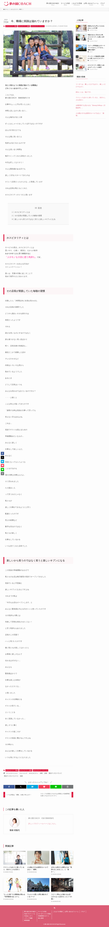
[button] (9, 787)
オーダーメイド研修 (44, 914)
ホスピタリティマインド (37, 26)
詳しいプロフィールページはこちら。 (42, 824)
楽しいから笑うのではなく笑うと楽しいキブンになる (35, 219)
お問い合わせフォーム (72, 911)
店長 (45, 773)
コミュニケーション (12, 773)
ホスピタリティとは (22, 212)
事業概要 (27, 920)
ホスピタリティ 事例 (11, 26)
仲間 (41, 773)
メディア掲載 (28, 918)
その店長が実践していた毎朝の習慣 (28, 216)
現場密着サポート (43, 916)
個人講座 (41, 918)
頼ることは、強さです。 (84, 92)
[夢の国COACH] (17, 4)
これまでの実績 (58, 911)
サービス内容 (42, 911)
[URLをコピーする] (67, 787)
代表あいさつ (28, 916)
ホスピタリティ (33, 773)
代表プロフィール (29, 914)
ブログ (83, 911)
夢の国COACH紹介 (30, 911)
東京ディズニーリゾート (11, 776)
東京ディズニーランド (55, 773)
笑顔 (21, 776)
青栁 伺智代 (15, 830)
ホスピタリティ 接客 (24, 26)
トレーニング (23, 773)
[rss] (54, 908)
